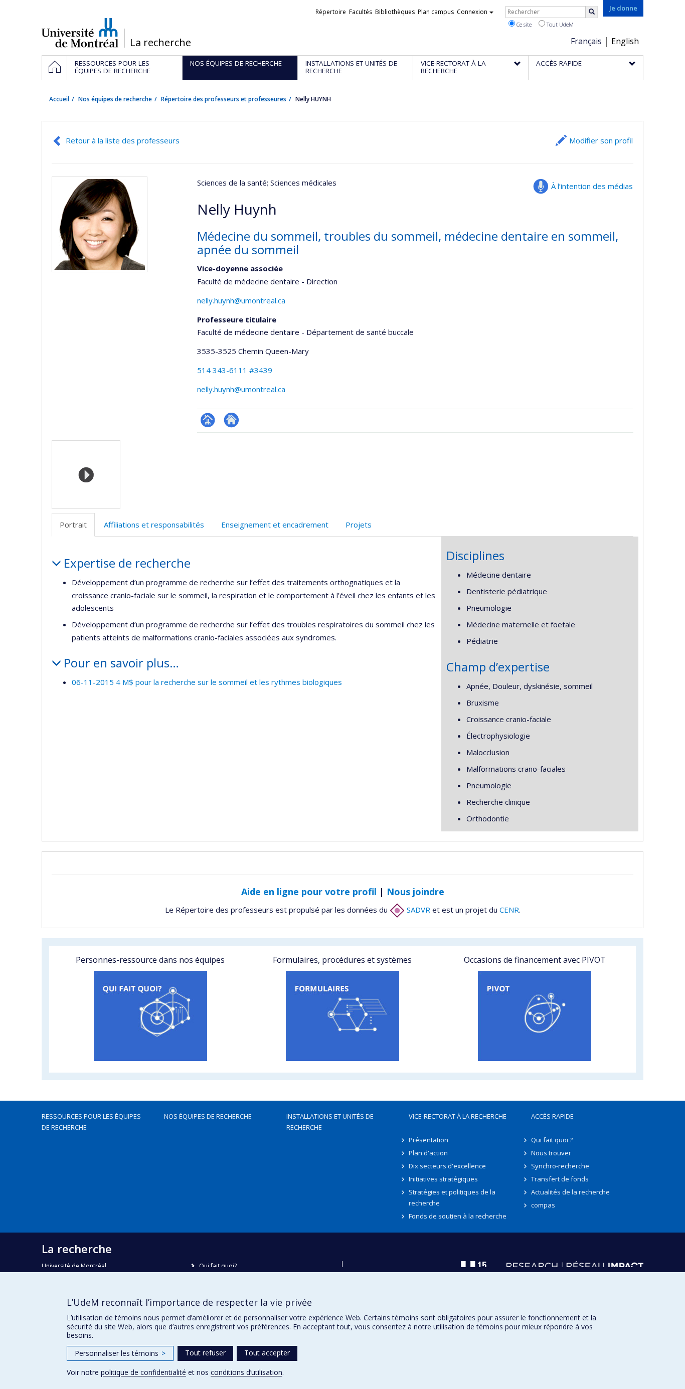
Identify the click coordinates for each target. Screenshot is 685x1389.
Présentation (428, 1139)
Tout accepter (267, 1352)
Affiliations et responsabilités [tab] (154, 524)
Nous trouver (551, 1152)
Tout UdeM (559, 24)
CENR (509, 910)
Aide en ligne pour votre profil (309, 892)
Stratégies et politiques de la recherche (452, 1197)
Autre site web (231, 420)
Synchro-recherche (560, 1165)
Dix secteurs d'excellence (447, 1165)
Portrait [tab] (73, 524)
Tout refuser (205, 1352)
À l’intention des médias (592, 186)
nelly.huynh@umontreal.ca (241, 300)
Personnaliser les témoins (120, 1353)
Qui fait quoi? (218, 1266)
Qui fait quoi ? (552, 1139)
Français (586, 41)
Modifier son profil (601, 140)
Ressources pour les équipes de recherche (91, 1122)
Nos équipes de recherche (115, 99)
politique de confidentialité (143, 1372)
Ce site (523, 24)
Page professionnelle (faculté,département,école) (208, 420)
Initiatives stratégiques (443, 1178)
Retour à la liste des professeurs (123, 140)
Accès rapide (552, 1116)
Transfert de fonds (560, 1178)
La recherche (160, 43)
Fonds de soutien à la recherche (457, 1216)
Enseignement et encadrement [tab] (274, 524)
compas (543, 1204)
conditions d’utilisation (246, 1372)
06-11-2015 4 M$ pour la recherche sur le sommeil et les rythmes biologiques (207, 682)
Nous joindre (415, 892)
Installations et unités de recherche (330, 1122)
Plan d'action (428, 1152)
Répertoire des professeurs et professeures (223, 99)
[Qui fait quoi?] (150, 1016)
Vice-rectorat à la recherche (457, 1116)
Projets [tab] (359, 524)
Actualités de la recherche (570, 1191)
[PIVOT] (535, 1016)
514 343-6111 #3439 (234, 370)
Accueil (59, 99)
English (625, 41)
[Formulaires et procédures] (342, 1016)
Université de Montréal (80, 33)
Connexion (472, 12)
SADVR (417, 910)
